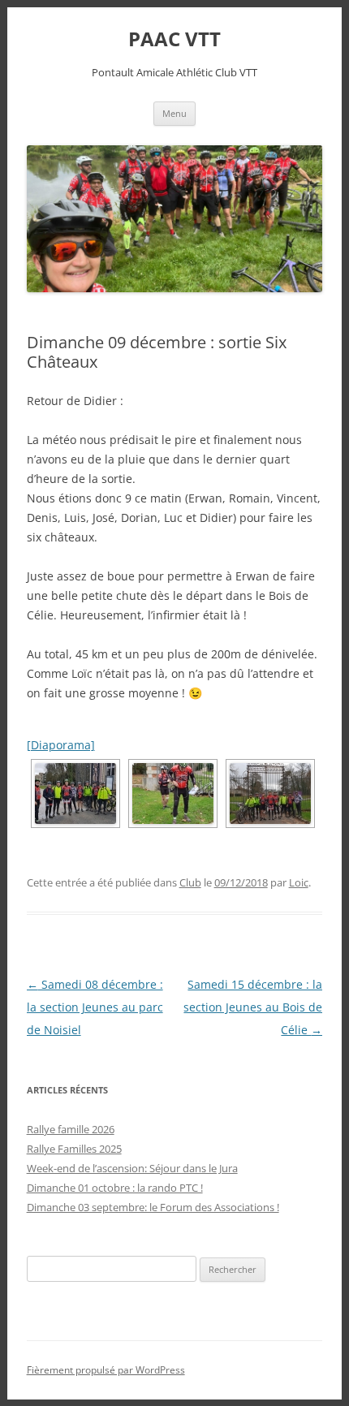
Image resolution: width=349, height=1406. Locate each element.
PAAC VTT (174, 39)
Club (190, 882)
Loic (298, 882)
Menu (174, 113)
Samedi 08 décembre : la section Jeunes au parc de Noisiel (95, 1007)
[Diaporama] (61, 745)
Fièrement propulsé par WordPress (106, 1370)
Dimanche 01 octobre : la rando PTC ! (115, 1187)
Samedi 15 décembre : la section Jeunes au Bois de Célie (252, 1007)
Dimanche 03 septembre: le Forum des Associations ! (153, 1207)
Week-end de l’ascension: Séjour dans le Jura (132, 1168)
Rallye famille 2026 (70, 1129)
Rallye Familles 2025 (74, 1148)
